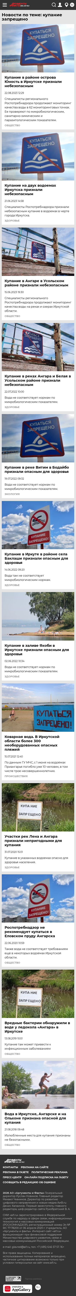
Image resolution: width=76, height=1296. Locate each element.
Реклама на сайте (34, 1167)
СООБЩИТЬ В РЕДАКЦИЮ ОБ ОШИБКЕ (29, 1182)
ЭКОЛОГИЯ (12, 494)
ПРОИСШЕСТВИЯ (16, 776)
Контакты (10, 1167)
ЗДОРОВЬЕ (12, 220)
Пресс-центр (12, 1177)
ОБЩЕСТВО (12, 125)
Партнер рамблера (33, 1279)
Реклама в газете (16, 1172)
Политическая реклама (49, 1172)
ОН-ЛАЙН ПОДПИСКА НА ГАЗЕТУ (46, 1177)
